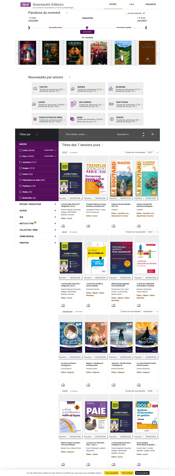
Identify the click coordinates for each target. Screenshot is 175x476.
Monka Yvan (65, 448)
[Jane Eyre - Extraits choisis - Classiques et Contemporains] (121, 337)
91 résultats (87, 37)
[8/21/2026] (87, 28)
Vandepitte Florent (93, 210)
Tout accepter (111, 473)
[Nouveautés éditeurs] (55, 4)
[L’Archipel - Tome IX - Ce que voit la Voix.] (51, 52)
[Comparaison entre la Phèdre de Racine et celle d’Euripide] (148, 52)
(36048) (31, 150)
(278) (33, 186)
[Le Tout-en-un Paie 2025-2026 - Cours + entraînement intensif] (96, 417)
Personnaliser (142, 473)
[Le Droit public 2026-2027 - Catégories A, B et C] (71, 178)
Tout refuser (127, 473)
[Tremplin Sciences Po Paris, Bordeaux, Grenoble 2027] (96, 178)
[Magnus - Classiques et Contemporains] (96, 337)
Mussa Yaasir (116, 294)
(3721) (33, 162)
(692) (30, 174)
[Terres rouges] (99, 52)
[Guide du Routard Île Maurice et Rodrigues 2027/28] (147, 178)
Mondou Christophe (144, 289)
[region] (87, 54)
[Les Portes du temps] (27, 52)
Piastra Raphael (67, 210)
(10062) (30, 156)
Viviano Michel (142, 292)
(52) (34, 198)
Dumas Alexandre (143, 369)
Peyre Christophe (92, 448)
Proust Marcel (66, 369)
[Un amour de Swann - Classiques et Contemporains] (71, 337)
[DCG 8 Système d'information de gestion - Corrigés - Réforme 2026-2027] (147, 417)
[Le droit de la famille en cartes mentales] (96, 258)
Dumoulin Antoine (92, 289)
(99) (30, 192)
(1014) (32, 168)
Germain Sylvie (91, 369)
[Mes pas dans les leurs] (124, 52)
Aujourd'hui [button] (87, 18)
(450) (42, 180)
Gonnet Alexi (141, 448)
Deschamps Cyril (117, 289)
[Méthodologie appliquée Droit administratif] (121, 258)
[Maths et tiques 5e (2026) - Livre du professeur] (71, 417)
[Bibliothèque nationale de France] (25, 4)
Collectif (114, 210)
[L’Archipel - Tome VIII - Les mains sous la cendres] (75, 52)
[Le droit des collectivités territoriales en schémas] (147, 258)
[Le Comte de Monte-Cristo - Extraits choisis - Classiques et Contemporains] (147, 337)
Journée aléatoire (134, 13)
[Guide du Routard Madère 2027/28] (121, 178)
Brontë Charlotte (117, 369)
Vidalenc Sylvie (149, 451)
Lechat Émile (123, 292)
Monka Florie (76, 448)
